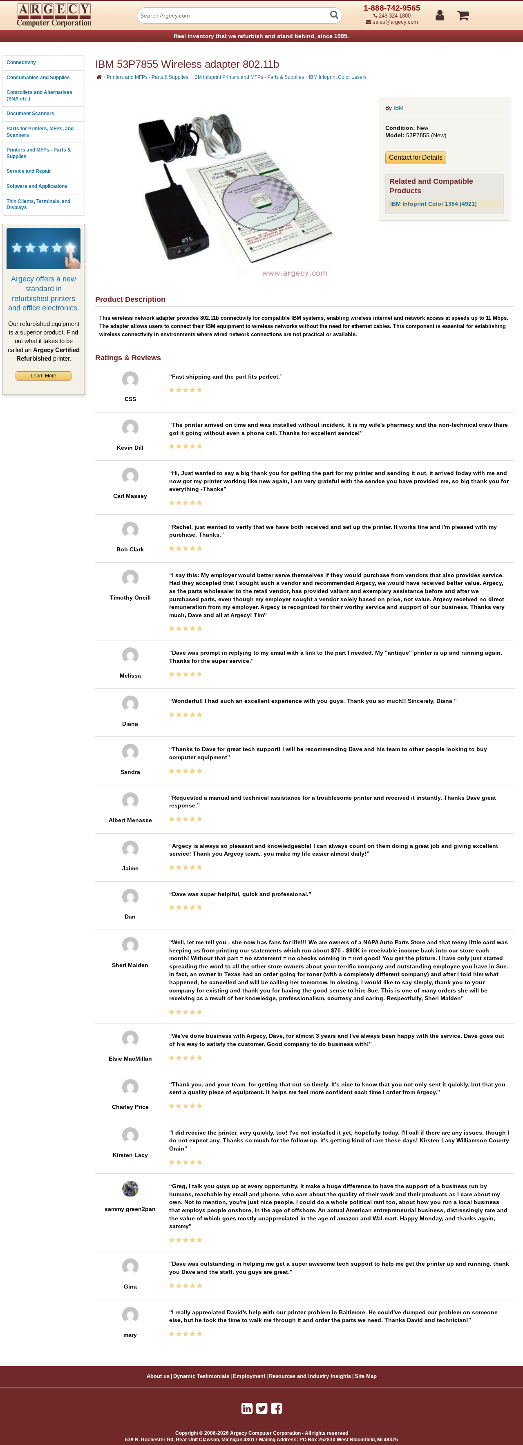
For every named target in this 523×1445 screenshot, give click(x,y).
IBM (398, 108)
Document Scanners (30, 113)
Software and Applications (37, 186)
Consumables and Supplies (38, 77)
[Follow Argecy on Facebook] (276, 1408)
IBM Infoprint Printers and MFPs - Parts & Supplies (248, 77)
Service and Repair (29, 171)
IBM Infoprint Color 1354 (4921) (433, 204)
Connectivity (21, 62)
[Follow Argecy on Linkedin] (247, 1408)
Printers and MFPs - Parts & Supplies (39, 153)
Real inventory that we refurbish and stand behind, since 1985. (261, 36)
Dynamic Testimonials (201, 1376)
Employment (249, 1376)
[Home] (99, 76)
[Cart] (493, 12)
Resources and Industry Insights (310, 1376)
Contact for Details (416, 157)
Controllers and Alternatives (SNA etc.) (39, 95)
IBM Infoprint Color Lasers (338, 77)
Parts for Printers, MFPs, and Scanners (40, 132)
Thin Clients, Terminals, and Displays (38, 204)
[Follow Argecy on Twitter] (261, 1408)
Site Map (366, 1376)
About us (158, 1376)
